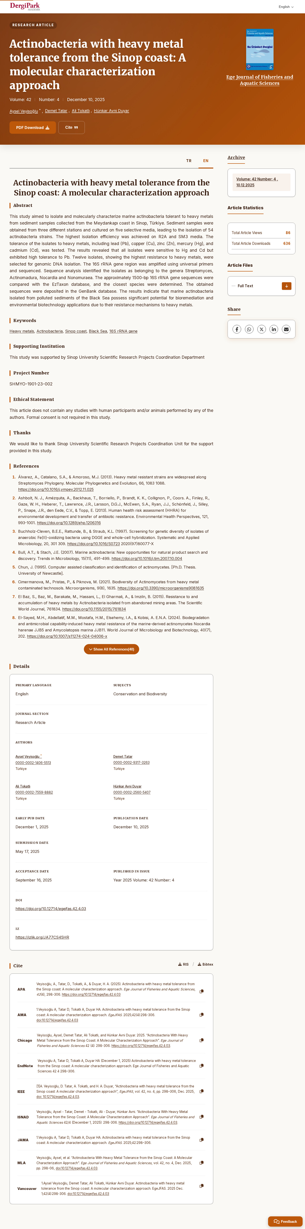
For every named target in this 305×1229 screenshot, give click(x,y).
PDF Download (30, 127)
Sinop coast (75, 331)
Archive (236, 157)
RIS (186, 964)
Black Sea (98, 331)
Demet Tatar (56, 110)
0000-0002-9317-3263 (131, 762)
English (284, 7)
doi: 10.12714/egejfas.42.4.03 (57, 1097)
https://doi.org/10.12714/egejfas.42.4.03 (50, 908)
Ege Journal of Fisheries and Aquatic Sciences (259, 80)
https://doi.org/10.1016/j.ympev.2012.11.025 (56, 489)
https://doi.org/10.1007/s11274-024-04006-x (67, 636)
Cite (68, 127)
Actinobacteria (49, 331)
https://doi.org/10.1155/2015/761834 (94, 609)
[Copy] (201, 991)
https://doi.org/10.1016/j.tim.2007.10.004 (147, 558)
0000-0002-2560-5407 (132, 792)
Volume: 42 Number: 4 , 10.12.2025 (257, 182)
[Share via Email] (286, 329)
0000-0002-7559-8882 (34, 792)
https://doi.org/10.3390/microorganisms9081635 (160, 588)
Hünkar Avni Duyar (111, 110)
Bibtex (208, 964)
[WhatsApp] (249, 329)
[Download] (286, 286)
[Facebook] (237, 329)
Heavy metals (22, 331)
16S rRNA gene (123, 331)
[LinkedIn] (273, 329)
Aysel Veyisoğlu (24, 111)
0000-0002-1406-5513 (33, 763)
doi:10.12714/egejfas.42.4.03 (57, 1020)
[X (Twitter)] (261, 329)
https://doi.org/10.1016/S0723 (93, 543)
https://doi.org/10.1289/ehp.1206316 (69, 522)
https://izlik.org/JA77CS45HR (42, 937)
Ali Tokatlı (81, 110)
